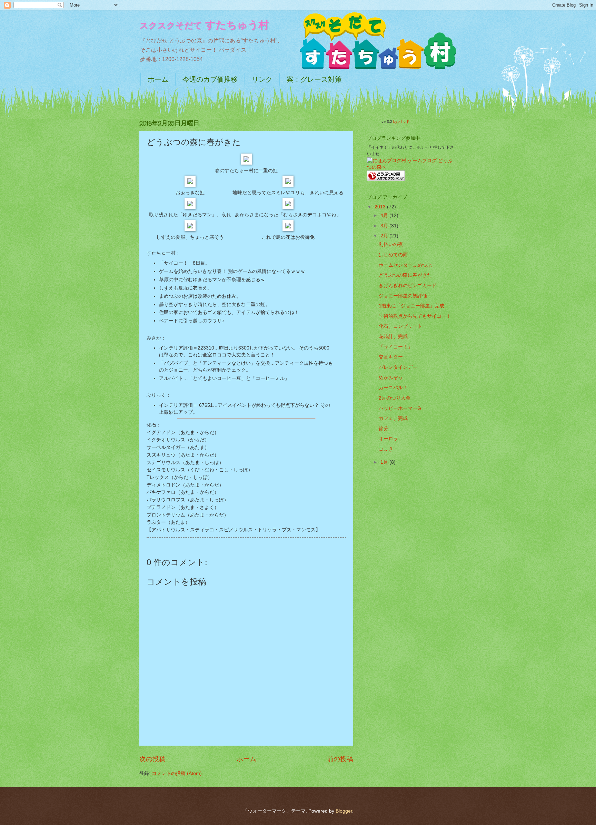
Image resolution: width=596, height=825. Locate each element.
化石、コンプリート (400, 326)
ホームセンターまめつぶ (405, 265)
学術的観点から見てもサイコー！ (415, 316)
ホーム (158, 79)
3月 (384, 225)
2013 (381, 206)
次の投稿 (152, 759)
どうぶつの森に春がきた (405, 275)
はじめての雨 (393, 254)
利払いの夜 (391, 244)
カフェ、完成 (393, 418)
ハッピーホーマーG (400, 408)
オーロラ (388, 438)
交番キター (391, 357)
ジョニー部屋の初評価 (403, 295)
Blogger (344, 811)
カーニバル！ (393, 387)
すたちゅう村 (204, 24)
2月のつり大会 (394, 398)
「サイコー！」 (396, 347)
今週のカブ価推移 (210, 79)
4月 (384, 215)
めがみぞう (391, 377)
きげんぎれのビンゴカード (408, 285)
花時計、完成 (393, 336)
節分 (383, 428)
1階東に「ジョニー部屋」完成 (411, 305)
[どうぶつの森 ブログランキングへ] (386, 179)
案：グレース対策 (314, 79)
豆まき (386, 449)
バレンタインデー (398, 367)
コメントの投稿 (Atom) (177, 773)
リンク (262, 79)
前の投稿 (340, 759)
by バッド (401, 121)
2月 (384, 235)
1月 (384, 462)
